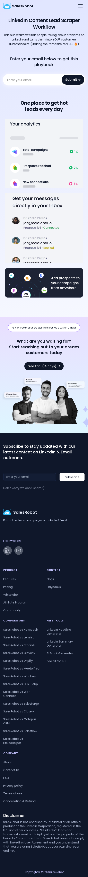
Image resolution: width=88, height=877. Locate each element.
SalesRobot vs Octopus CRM (19, 721)
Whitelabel (10, 595)
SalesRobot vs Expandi (19, 645)
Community (12, 610)
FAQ (6, 778)
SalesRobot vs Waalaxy (19, 676)
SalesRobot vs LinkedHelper (13, 741)
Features (9, 579)
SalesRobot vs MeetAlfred (21, 668)
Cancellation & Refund (19, 801)
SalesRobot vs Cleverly (19, 653)
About (7, 762)
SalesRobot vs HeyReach (20, 630)
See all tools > (56, 661)
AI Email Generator (60, 653)
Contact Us (11, 770)
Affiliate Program (15, 602)
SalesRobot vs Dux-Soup (20, 684)
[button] (79, 6)
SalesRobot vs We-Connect (16, 694)
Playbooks (54, 587)
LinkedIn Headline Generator (59, 632)
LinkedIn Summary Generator (60, 643)
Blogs (50, 579)
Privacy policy (13, 786)
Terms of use (12, 793)
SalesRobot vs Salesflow (20, 731)
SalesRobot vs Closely (18, 711)
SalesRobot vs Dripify (18, 661)
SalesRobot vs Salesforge (21, 704)
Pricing (8, 587)
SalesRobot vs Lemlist (18, 637)
